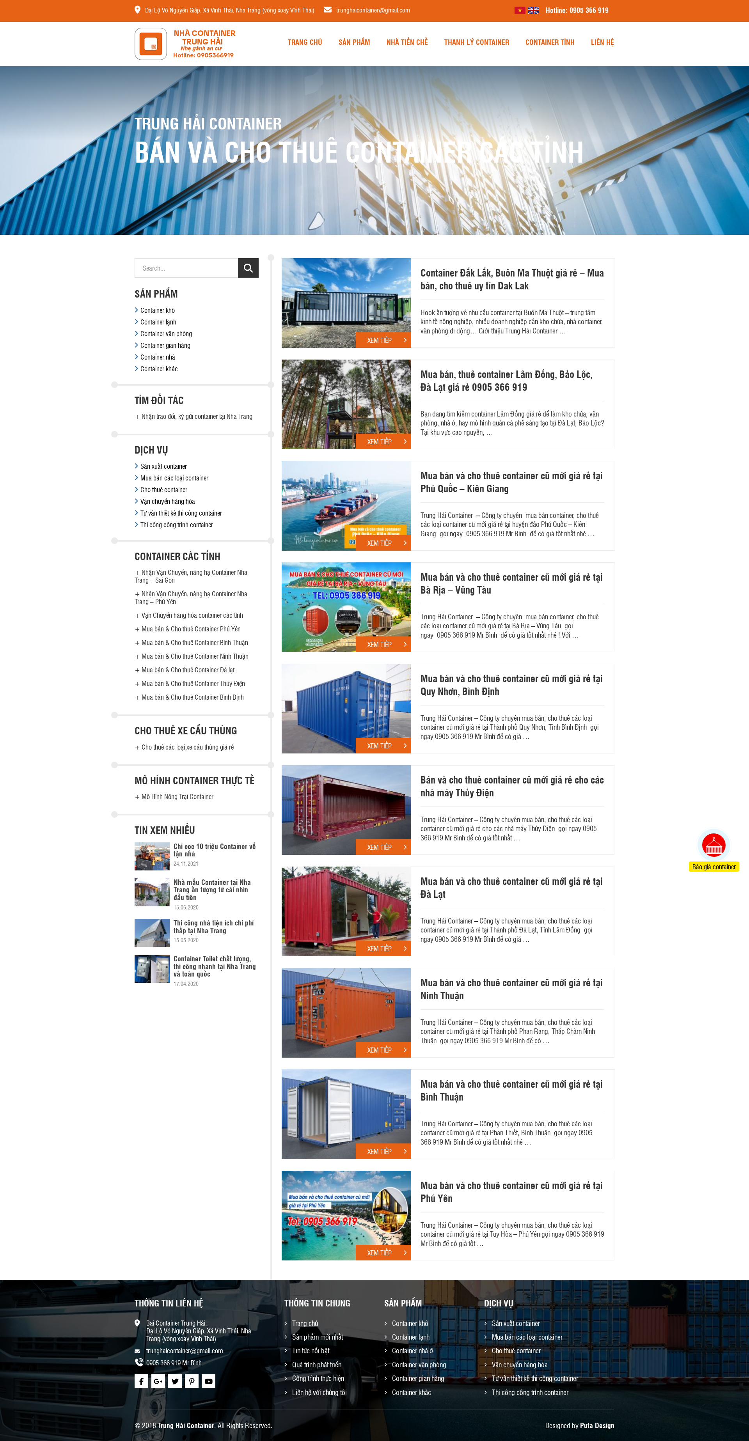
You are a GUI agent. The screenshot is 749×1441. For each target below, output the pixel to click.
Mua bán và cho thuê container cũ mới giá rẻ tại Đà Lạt (512, 887)
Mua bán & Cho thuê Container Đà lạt (188, 669)
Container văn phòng (166, 333)
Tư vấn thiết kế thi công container (181, 513)
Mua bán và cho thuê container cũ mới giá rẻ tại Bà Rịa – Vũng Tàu (512, 583)
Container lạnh (158, 322)
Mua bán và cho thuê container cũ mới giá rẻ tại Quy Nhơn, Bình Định (512, 684)
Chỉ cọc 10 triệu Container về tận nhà (215, 849)
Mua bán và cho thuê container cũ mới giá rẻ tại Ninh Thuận (512, 988)
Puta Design (597, 1425)
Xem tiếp (379, 340)
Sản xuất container (163, 466)
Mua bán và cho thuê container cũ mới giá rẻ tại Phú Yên (512, 1191)
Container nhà (157, 357)
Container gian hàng (165, 345)
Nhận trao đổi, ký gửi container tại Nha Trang (197, 416)
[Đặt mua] (704, 816)
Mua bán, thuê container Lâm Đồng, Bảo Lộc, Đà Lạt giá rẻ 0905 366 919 (507, 380)
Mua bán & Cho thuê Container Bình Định (193, 697)
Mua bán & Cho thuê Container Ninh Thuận (195, 656)
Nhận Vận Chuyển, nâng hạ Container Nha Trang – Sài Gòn (191, 576)
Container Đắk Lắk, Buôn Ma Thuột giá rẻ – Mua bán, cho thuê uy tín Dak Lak (512, 279)
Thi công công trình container (176, 524)
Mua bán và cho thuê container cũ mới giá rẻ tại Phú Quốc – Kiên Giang (512, 482)
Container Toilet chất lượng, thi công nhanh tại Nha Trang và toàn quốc (215, 966)
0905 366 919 (589, 9)
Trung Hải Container (186, 1425)
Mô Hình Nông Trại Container (177, 796)
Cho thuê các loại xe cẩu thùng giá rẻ (188, 747)
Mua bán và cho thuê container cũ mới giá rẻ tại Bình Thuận (512, 1090)
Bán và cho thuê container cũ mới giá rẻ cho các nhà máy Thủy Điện (512, 786)
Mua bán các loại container (174, 478)
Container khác (159, 368)
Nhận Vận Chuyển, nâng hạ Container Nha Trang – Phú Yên (191, 597)
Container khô (157, 310)
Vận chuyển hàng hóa (167, 501)
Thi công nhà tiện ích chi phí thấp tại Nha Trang (214, 926)
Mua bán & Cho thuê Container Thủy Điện (193, 683)
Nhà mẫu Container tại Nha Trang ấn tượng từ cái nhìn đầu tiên (212, 889)
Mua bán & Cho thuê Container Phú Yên (191, 628)
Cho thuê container (163, 489)
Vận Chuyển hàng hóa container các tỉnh (192, 615)
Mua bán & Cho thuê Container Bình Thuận (195, 642)
